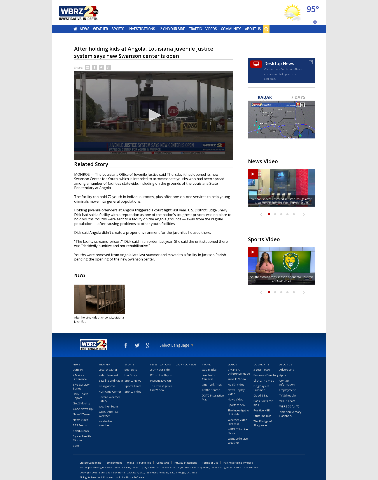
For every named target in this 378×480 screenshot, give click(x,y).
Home (75, 29)
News (84, 29)
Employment (287, 390)
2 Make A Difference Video (239, 371)
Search (266, 29)
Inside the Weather (105, 423)
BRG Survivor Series (81, 386)
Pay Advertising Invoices (238, 462)
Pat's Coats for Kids (263, 403)
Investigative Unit (161, 381)
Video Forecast (108, 375)
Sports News (132, 381)
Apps (282, 375)
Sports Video (133, 391)
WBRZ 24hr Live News (238, 431)
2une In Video (237, 379)
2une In (78, 370)
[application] (153, 115)
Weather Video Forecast (237, 422)
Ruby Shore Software (132, 477)
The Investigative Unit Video (161, 388)
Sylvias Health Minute (82, 438)
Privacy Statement (186, 462)
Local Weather (108, 370)
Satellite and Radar (111, 381)
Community (231, 29)
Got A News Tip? (83, 409)
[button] (153, 115)
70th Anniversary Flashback (290, 414)
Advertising (286, 370)
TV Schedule (287, 395)
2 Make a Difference (80, 377)
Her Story (130, 375)
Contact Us (162, 462)
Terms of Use (210, 462)
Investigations (142, 29)
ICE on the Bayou (161, 375)
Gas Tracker (210, 370)
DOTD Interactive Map (213, 397)
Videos (211, 29)
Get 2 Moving (81, 403)
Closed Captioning (91, 462)
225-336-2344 (251, 467)
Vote (76, 446)
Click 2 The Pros (264, 381)
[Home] (84, 12)
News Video (81, 420)
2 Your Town (262, 370)
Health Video (236, 384)
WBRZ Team (287, 401)
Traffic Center (211, 390)
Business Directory (266, 375)
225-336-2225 (167, 467)
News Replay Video (236, 392)
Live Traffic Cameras (209, 377)
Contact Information (287, 382)
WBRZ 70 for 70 (289, 406)
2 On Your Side (172, 29)
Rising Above (107, 386)
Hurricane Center (110, 391)
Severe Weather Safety (109, 399)
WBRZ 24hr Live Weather (109, 414)
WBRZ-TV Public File (139, 462)
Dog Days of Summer (261, 388)
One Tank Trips (212, 384)
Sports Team (132, 386)
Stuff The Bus (262, 416)
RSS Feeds (80, 425)
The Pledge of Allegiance (263, 423)
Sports (118, 29)
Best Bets (130, 370)
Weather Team (108, 406)
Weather (100, 29)
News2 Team (81, 414)
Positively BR (262, 410)
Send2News (81, 431)
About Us (253, 29)
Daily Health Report (80, 396)
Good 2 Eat (261, 395)
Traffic (195, 29)
